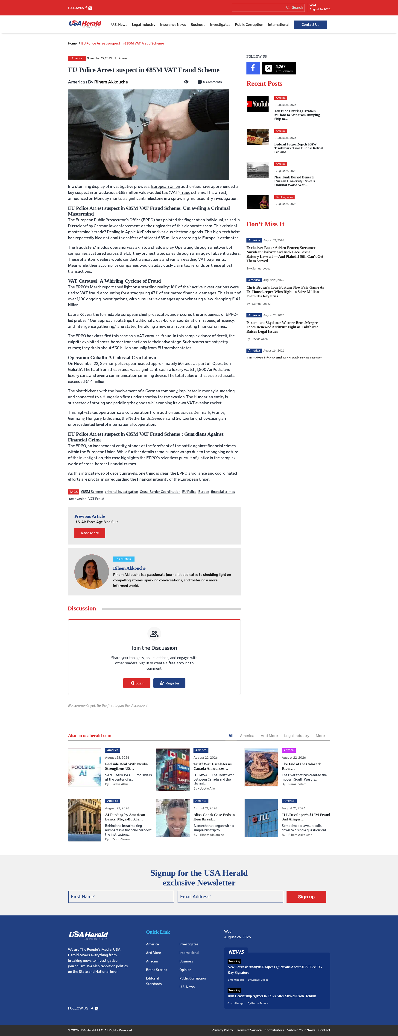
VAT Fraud (96, 499)
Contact (324, 1030)
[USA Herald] (85, 24)
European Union (165, 187)
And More (269, 735)
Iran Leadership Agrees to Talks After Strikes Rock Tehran (272, 996)
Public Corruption (249, 25)
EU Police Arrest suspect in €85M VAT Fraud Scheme (122, 43)
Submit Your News (301, 1030)
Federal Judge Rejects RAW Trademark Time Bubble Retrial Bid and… (298, 148)
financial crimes (223, 492)
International (278, 25)
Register (169, 683)
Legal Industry (143, 25)
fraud (185, 193)
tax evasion (77, 499)
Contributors (274, 1030)
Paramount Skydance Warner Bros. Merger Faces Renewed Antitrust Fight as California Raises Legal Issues (282, 327)
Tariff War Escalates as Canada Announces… (212, 766)
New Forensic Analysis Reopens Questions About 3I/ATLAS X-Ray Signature (275, 969)
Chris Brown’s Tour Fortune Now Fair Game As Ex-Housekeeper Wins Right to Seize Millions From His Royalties (285, 291)
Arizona (152, 961)
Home (73, 43)
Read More (90, 533)
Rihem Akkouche (111, 82)
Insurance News (173, 25)
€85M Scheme (92, 492)
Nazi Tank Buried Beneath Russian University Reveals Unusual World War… (294, 181)
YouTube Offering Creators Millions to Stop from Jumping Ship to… (297, 115)
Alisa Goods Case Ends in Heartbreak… (214, 817)
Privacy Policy (222, 1030)
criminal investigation (121, 492)
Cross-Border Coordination (160, 492)
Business (198, 25)
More (320, 735)
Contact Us (310, 25)
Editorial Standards (154, 981)
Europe (203, 492)
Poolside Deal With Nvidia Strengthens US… (126, 766)
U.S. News (119, 25)
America (76, 58)
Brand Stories (156, 970)
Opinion (185, 970)
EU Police (189, 492)
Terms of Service (249, 1030)
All (231, 735)
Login (136, 683)
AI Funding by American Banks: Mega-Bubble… (125, 817)
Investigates (220, 25)
